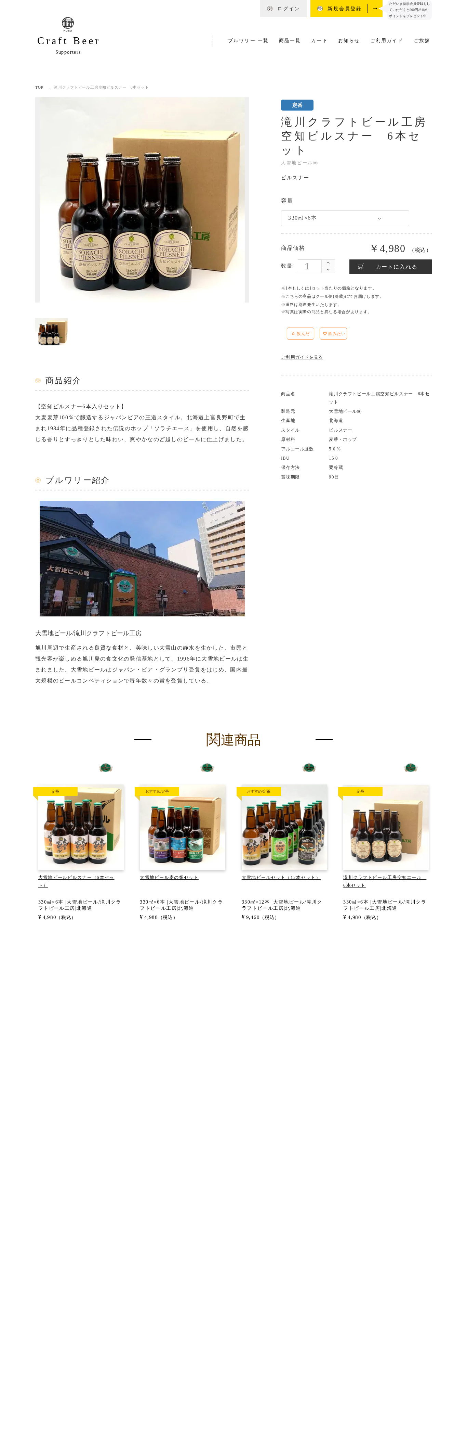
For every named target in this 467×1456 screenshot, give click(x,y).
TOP (39, 87)
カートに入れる (397, 267)
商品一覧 (290, 40)
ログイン (288, 8)
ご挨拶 (422, 40)
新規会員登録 (345, 8)
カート (319, 40)
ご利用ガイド (386, 40)
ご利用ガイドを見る (302, 357)
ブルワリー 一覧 (248, 40)
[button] (317, 334)
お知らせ (349, 40)
